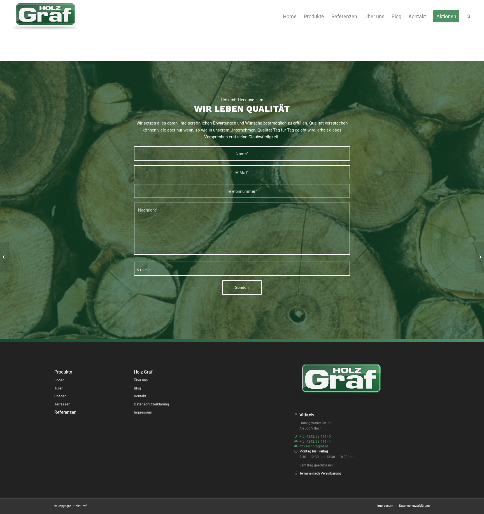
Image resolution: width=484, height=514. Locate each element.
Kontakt (140, 396)
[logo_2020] (45, 16)
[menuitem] (289, 16)
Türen (58, 388)
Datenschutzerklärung (151, 404)
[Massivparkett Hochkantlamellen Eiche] (479, 257)
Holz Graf (143, 372)
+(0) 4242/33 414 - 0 (315, 436)
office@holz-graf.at (313, 446)
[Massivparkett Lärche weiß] (4, 257)
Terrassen (62, 404)
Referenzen (65, 412)
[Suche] (468, 16)
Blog (137, 388)
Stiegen (60, 396)
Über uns (141, 380)
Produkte (63, 372)
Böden (59, 380)
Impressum (143, 412)
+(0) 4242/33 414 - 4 (315, 441)
